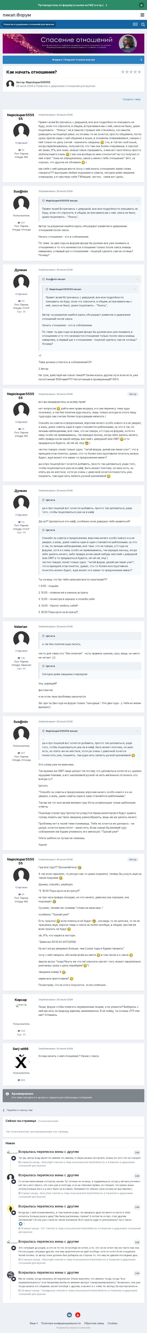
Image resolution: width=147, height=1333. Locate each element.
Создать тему (132, 99)
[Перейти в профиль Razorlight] (11, 1154)
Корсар (21, 1000)
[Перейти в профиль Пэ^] (11, 1209)
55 (22, 150)
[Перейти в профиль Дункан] (21, 282)
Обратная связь (94, 1323)
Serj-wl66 (21, 1049)
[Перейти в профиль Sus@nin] (21, 204)
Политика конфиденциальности (61, 1323)
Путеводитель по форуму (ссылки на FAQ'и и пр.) (70, 5)
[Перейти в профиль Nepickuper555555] (10, 84)
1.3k (22, 657)
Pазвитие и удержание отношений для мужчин (65, 85)
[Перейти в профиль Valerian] (21, 639)
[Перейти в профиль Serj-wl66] (21, 1061)
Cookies (112, 1323)
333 (22, 1030)
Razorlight (47, 1162)
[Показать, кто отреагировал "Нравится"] (20, 1223)
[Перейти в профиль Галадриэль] (11, 1275)
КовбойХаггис (97, 1162)
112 (23, 301)
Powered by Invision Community (73, 1327)
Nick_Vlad (45, 1193)
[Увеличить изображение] (102, 142)
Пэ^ (43, 1228)
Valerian (20, 627)
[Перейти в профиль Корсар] (21, 1012)
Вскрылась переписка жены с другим (48, 1152)
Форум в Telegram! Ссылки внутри (73, 59)
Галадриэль (48, 1290)
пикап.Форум (17, 15)
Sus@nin (21, 191)
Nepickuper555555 (38, 82)
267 (22, 222)
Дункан (20, 270)
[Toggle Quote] (43, 200)
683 (22, 1080)
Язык (33, 1323)
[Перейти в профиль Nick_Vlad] (11, 1177)
